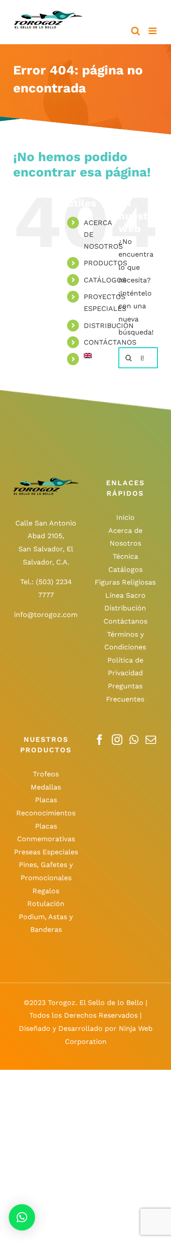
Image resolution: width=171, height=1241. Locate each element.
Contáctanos (125, 621)
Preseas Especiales (46, 852)
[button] (22, 1217)
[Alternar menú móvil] (153, 30)
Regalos (45, 891)
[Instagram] (117, 739)
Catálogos (125, 569)
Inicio (125, 517)
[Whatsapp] (134, 739)
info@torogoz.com (46, 614)
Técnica (125, 556)
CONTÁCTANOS (110, 342)
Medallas (46, 787)
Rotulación (45, 903)
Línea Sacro (125, 595)
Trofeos (46, 774)
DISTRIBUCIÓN (109, 325)
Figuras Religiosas (125, 582)
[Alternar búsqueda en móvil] (135, 30)
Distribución (125, 608)
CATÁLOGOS (105, 280)
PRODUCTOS (105, 263)
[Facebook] (99, 739)
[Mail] (151, 739)
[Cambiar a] (94, 355)
